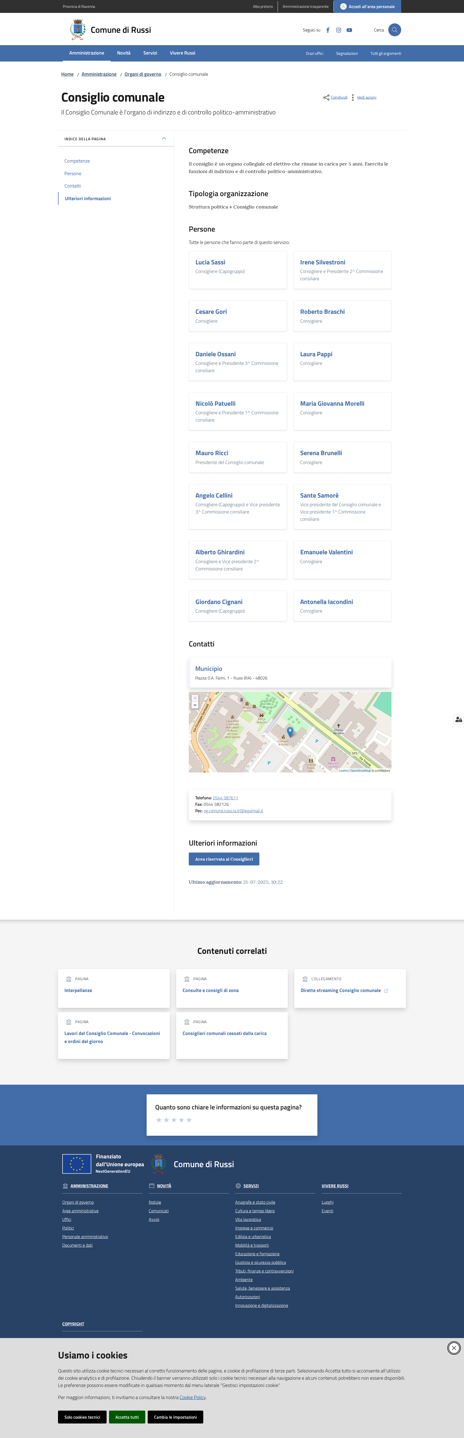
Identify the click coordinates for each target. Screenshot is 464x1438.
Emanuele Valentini (326, 552)
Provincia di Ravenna (79, 6)
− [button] (195, 705)
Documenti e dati (77, 1245)
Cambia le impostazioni (175, 1417)
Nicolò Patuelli (215, 403)
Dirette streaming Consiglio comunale (341, 990)
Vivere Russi (335, 1186)
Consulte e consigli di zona (211, 990)
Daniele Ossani (215, 354)
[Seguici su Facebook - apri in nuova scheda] (325, 29)
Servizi (251, 1186)
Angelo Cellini (214, 495)
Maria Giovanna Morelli (332, 403)
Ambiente (244, 1279)
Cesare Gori (211, 311)
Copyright (73, 1324)
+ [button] (195, 698)
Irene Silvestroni (322, 262)
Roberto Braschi (322, 311)
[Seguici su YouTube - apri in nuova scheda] (347, 29)
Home (67, 74)
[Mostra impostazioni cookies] (459, 719)
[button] (394, 29)
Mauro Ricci (211, 452)
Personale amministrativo (85, 1236)
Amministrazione (99, 74)
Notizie (155, 1202)
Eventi (327, 1210)
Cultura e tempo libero (255, 1210)
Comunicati (159, 1210)
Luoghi (328, 1202)
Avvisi (154, 1219)
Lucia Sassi (210, 262)
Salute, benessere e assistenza (262, 1288)
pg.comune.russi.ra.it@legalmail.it (233, 810)
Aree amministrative (80, 1210)
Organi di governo (143, 74)
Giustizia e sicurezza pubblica (260, 1262)
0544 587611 (225, 798)
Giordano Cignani (218, 601)
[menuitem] (87, 53)
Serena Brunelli (321, 452)
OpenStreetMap (360, 770)
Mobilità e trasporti (252, 1245)
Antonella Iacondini (326, 601)
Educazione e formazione (257, 1253)
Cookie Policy (193, 1397)
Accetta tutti (127, 1417)
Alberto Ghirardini (220, 552)
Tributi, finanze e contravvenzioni (264, 1271)
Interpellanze (78, 990)
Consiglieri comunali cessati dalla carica (225, 1033)
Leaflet (343, 770)
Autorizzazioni (247, 1296)
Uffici (66, 1219)
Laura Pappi (316, 354)
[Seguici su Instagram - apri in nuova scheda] (336, 29)
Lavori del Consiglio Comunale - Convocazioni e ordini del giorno (112, 1037)
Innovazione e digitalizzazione (261, 1305)
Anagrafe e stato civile (255, 1202)
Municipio (208, 668)
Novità (164, 1186)
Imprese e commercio (254, 1228)
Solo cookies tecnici (82, 1417)
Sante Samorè (319, 495)
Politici (68, 1228)
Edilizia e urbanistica (253, 1236)
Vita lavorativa (248, 1219)
